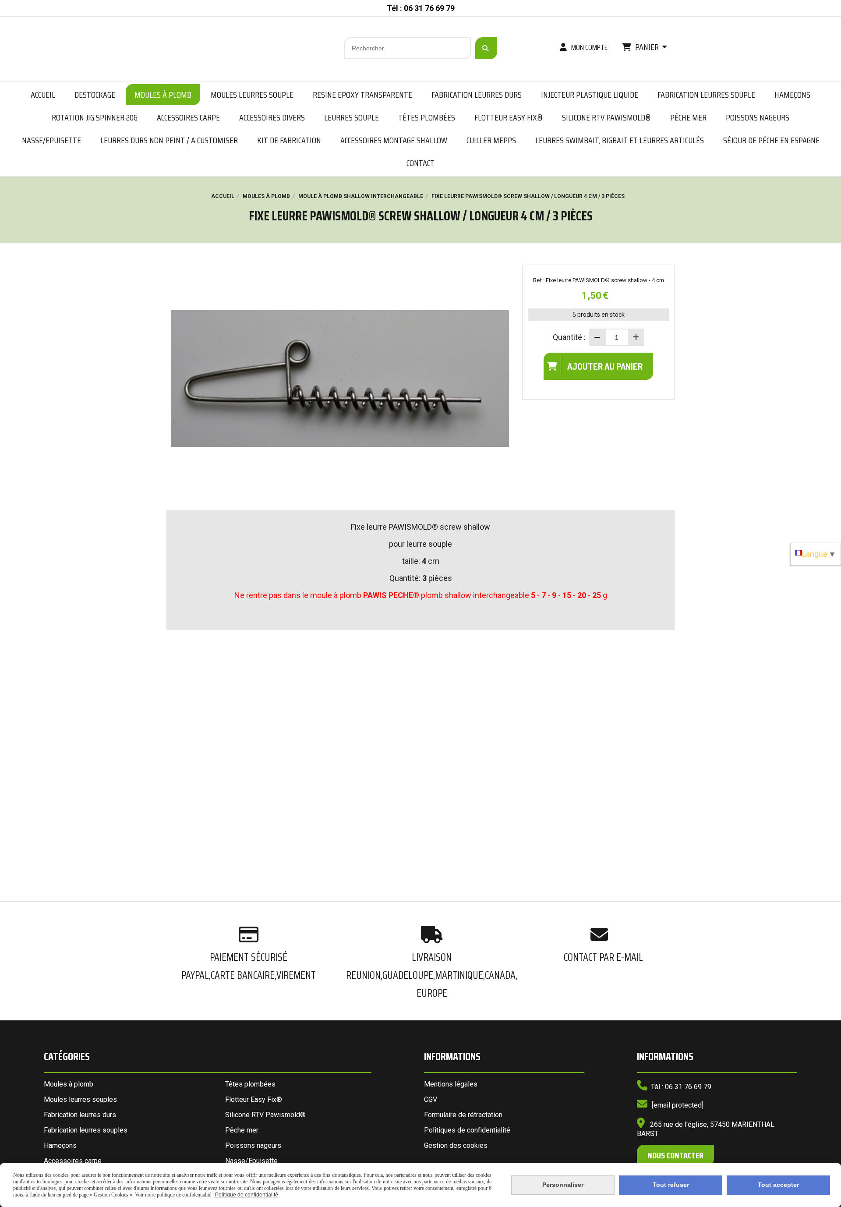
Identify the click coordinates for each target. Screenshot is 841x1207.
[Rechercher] (486, 48)
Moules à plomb (68, 1084)
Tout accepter (778, 1184)
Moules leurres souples (80, 1099)
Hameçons (60, 1145)
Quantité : (569, 337)
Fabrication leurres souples (85, 1130)
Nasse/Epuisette (251, 1161)
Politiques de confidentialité (467, 1130)
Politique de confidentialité (246, 1195)
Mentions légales (450, 1084)
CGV (430, 1099)
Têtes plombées (250, 1084)
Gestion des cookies (456, 1145)
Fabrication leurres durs (80, 1115)
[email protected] (677, 1105)
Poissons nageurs (253, 1145)
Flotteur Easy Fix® (253, 1099)
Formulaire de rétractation (463, 1115)
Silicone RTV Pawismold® (265, 1115)
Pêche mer (241, 1130)
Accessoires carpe (73, 1161)
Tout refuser (671, 1184)
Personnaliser (562, 1184)
